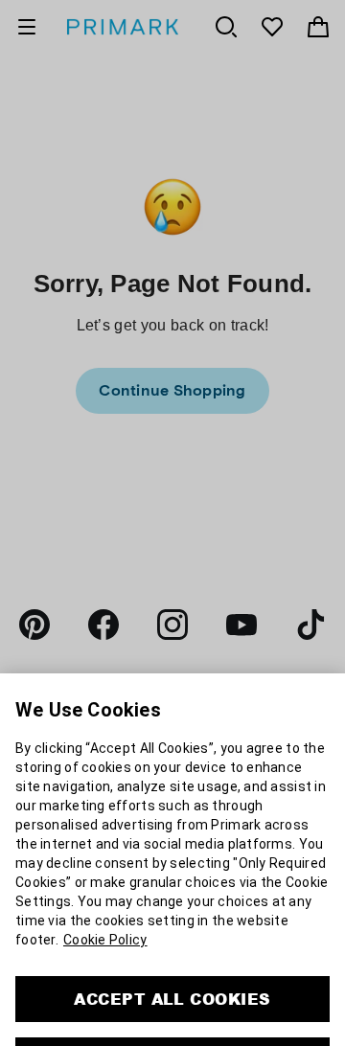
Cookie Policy (105, 876)
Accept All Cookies (172, 935)
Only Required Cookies (173, 997)
